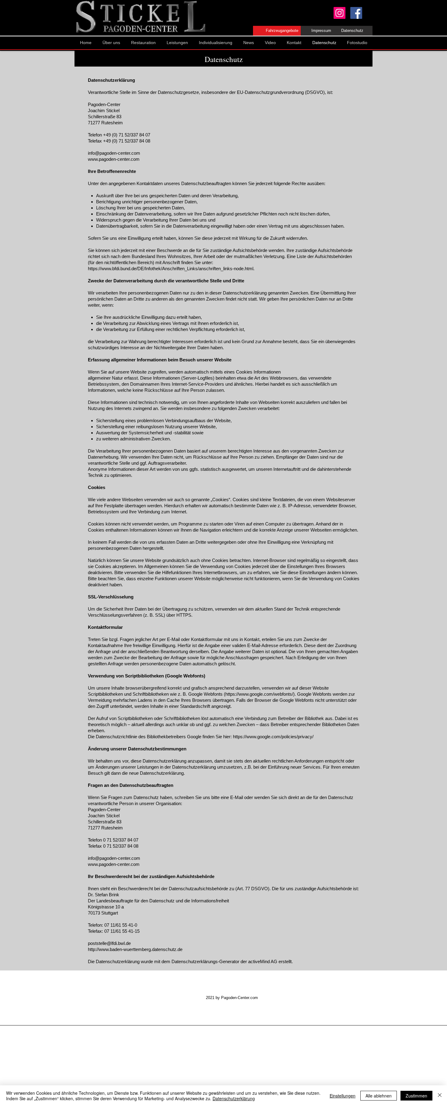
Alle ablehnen (379, 1096)
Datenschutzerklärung (234, 1098)
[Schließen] (439, 1095)
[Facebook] (356, 13)
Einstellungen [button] (342, 1096)
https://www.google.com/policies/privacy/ (273, 736)
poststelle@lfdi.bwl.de (109, 943)
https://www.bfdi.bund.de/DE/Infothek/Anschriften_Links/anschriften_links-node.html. (171, 268)
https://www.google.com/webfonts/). (260, 694)
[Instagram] (339, 13)
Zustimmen (416, 1096)
